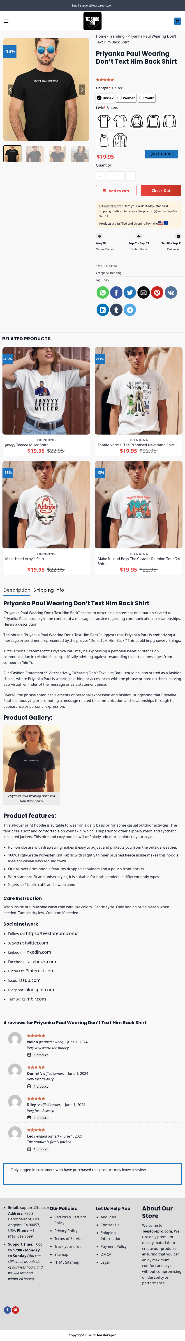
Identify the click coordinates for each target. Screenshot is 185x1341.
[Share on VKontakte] (171, 292)
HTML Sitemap (66, 1262)
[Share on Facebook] (116, 292)
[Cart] (177, 21)
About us (108, 1217)
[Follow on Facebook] (7, 1310)
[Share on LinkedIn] (103, 310)
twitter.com (36, 943)
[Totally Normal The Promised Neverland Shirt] (139, 391)
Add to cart (119, 190)
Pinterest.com (40, 971)
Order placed (105, 249)
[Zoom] (9, 135)
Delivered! (174, 249)
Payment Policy (114, 1246)
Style (101, 107)
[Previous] (11, 89)
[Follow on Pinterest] (15, 1310)
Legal (105, 1262)
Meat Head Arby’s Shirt (24, 558)
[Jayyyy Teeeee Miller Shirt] (46, 391)
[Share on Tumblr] (116, 310)
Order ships (138, 249)
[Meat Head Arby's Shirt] (46, 504)
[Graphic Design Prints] (92, 21)
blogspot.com (39, 990)
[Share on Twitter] (130, 292)
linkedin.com (37, 952)
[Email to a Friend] (143, 292)
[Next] (82, 89)
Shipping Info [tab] (48, 590)
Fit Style (103, 88)
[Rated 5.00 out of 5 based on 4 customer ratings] (139, 79)
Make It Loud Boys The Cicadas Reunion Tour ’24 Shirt (139, 561)
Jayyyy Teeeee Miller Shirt (26, 444)
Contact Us (110, 1224)
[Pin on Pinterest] (157, 292)
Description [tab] (16, 590)
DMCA (106, 1254)
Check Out (161, 190)
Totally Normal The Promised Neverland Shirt (136, 444)
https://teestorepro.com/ (52, 933)
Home (101, 36)
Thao (105, 280)
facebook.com (41, 961)
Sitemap (61, 1254)
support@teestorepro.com (43, 1207)
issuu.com (30, 980)
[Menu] (6, 21)
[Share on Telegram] (130, 310)
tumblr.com (34, 999)
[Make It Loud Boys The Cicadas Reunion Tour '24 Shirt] (139, 504)
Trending (117, 36)
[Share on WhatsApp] (103, 292)
